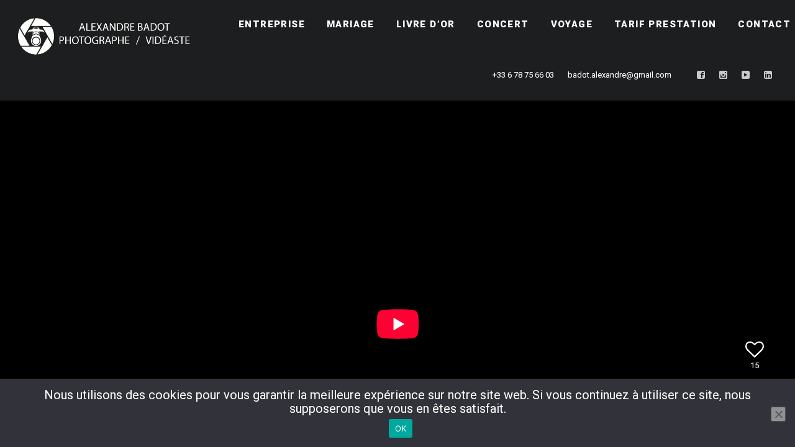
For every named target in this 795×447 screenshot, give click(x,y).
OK (401, 428)
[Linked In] (768, 75)
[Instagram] (723, 75)
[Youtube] (746, 75)
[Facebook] (701, 75)
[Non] (778, 414)
